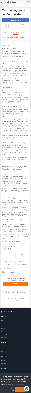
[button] (28, 2)
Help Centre (4, 337)
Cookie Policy (20, 384)
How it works (4, 331)
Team (2, 323)
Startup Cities (4, 363)
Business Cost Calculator (6, 360)
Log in (15, 284)
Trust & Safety (4, 334)
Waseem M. (11, 246)
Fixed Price (22, 24)
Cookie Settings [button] (12, 389)
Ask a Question (24, 292)
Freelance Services (5, 372)
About (2, 320)
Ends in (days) (8, 24)
